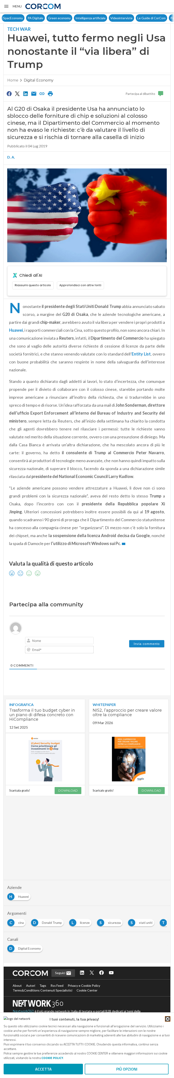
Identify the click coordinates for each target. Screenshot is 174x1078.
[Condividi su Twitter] (17, 93)
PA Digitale (11, 18)
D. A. (11, 157)
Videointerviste (97, 18)
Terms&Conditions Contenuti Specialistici (42, 990)
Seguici (60, 973)
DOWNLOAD (68, 790)
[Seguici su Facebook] (101, 973)
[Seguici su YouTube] (111, 973)
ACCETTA (43, 1069)
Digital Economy (38, 80)
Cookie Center (87, 990)
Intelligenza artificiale (66, 18)
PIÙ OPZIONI (126, 1069)
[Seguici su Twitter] (91, 973)
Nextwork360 (23, 1011)
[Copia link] (42, 93)
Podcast (152, 18)
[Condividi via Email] (33, 93)
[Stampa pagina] (50, 93)
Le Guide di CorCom (127, 18)
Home (12, 80)
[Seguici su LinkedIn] (82, 973)
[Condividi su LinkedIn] (25, 93)
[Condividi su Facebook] (9, 93)
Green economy (35, 18)
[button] (12, 6)
